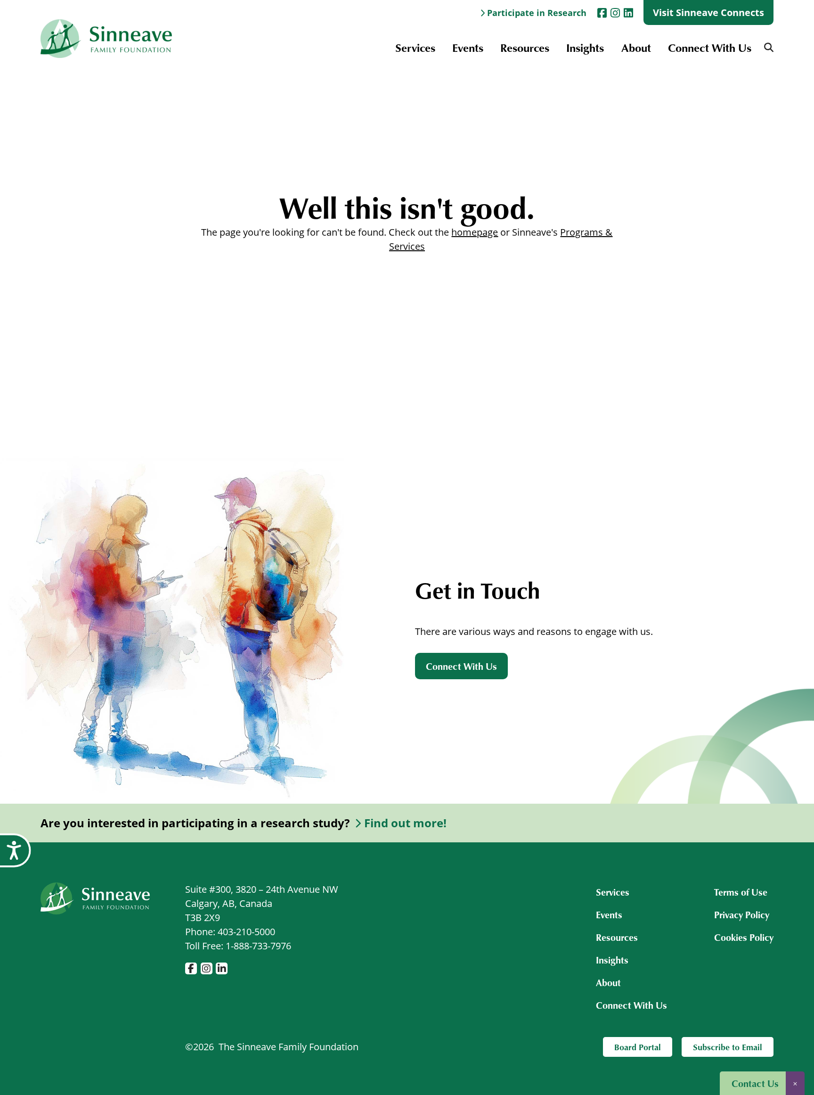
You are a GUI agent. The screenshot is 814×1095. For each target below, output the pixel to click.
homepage (474, 232)
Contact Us (755, 1083)
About (636, 47)
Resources (524, 47)
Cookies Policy (743, 937)
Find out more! (405, 823)
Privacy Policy (741, 914)
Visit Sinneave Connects (708, 12)
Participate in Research (536, 12)
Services (415, 47)
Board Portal (637, 1047)
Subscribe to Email (727, 1047)
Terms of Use (740, 891)
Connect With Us (709, 47)
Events (467, 47)
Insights (585, 47)
